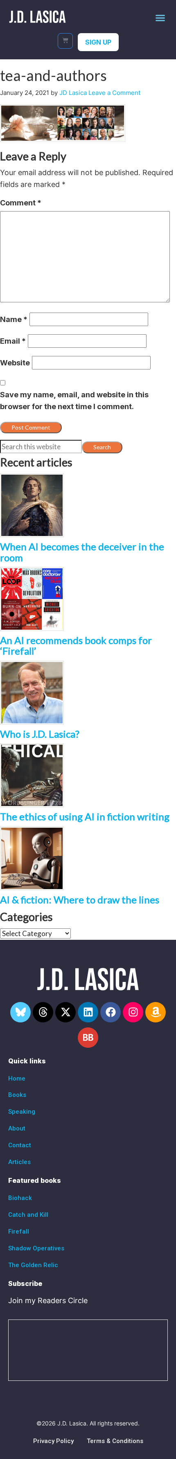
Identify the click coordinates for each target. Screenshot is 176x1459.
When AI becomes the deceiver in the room (82, 551)
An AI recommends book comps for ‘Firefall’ (76, 645)
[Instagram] (133, 1012)
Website (15, 362)
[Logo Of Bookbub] (88, 1037)
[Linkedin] (88, 1012)
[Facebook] (110, 1012)
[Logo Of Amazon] (155, 1012)
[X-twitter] (65, 1012)
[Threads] (43, 1012)
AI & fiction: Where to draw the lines (79, 899)
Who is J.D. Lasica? (39, 734)
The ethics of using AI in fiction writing (84, 816)
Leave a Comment (114, 93)
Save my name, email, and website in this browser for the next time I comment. (74, 400)
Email (13, 341)
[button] (160, 17)
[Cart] (65, 41)
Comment (20, 202)
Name (13, 319)
